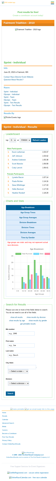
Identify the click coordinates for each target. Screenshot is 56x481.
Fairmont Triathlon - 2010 (19, 22)
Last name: (10, 351)
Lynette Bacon (18, 177)
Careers (5, 430)
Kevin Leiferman (18, 152)
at (18, 140)
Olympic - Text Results (13, 105)
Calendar (5, 419)
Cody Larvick (17, 168)
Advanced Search (8, 423)
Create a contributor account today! (28, 15)
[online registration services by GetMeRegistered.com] (28, 472)
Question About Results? (13, 80)
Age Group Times (28, 213)
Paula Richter (17, 181)
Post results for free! (28, 12)
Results (4, 416)
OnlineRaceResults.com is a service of (28, 457)
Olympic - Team (10, 100)
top (7, 140)
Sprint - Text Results (12, 103)
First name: (10, 341)
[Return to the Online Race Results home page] (8, 2)
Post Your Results (8, 437)
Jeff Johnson (17, 156)
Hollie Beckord (18, 189)
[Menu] (52, 3)
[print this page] (17, 409)
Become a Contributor (9, 433)
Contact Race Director (12, 77)
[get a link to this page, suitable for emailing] (39, 409)
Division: (9, 379)
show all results (16, 317)
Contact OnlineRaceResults (11, 444)
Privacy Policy (7, 440)
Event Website (27, 77)
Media (4, 426)
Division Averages (28, 233)
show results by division (36, 317)
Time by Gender (28, 238)
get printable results (28, 324)
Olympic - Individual (11, 94)
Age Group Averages (28, 218)
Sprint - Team (9, 97)
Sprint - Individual (11, 92)
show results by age (17, 321)
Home (4, 412)
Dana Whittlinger (18, 185)
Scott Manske (17, 164)
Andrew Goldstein (19, 160)
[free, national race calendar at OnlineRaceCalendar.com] (28, 477)
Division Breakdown (28, 222)
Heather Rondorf (18, 193)
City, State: (10, 363)
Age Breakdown (28, 207)
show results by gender (38, 321)
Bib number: (10, 329)
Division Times (28, 228)
